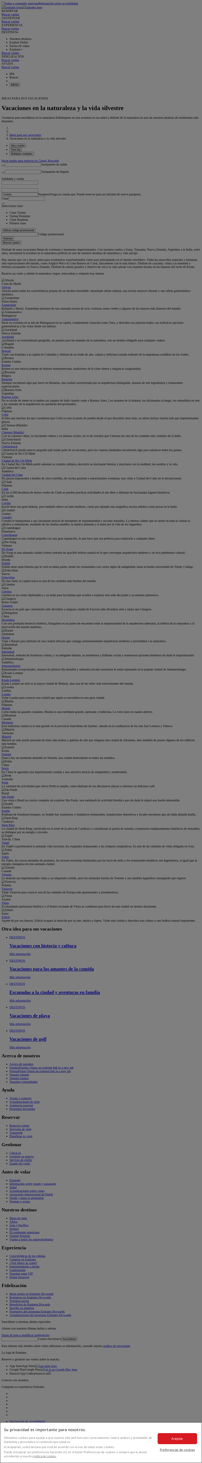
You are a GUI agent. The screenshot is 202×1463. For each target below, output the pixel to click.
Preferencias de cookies (177, 1450)
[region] (101, 1442)
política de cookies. (45, 1456)
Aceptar (177, 1438)
